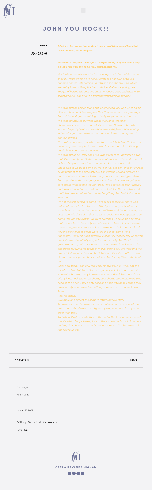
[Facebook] (69, 473)
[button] (83, 10)
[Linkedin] (82, 473)
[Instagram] (78, 473)
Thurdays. (22, 387)
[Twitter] (74, 473)
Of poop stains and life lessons (37, 422)
